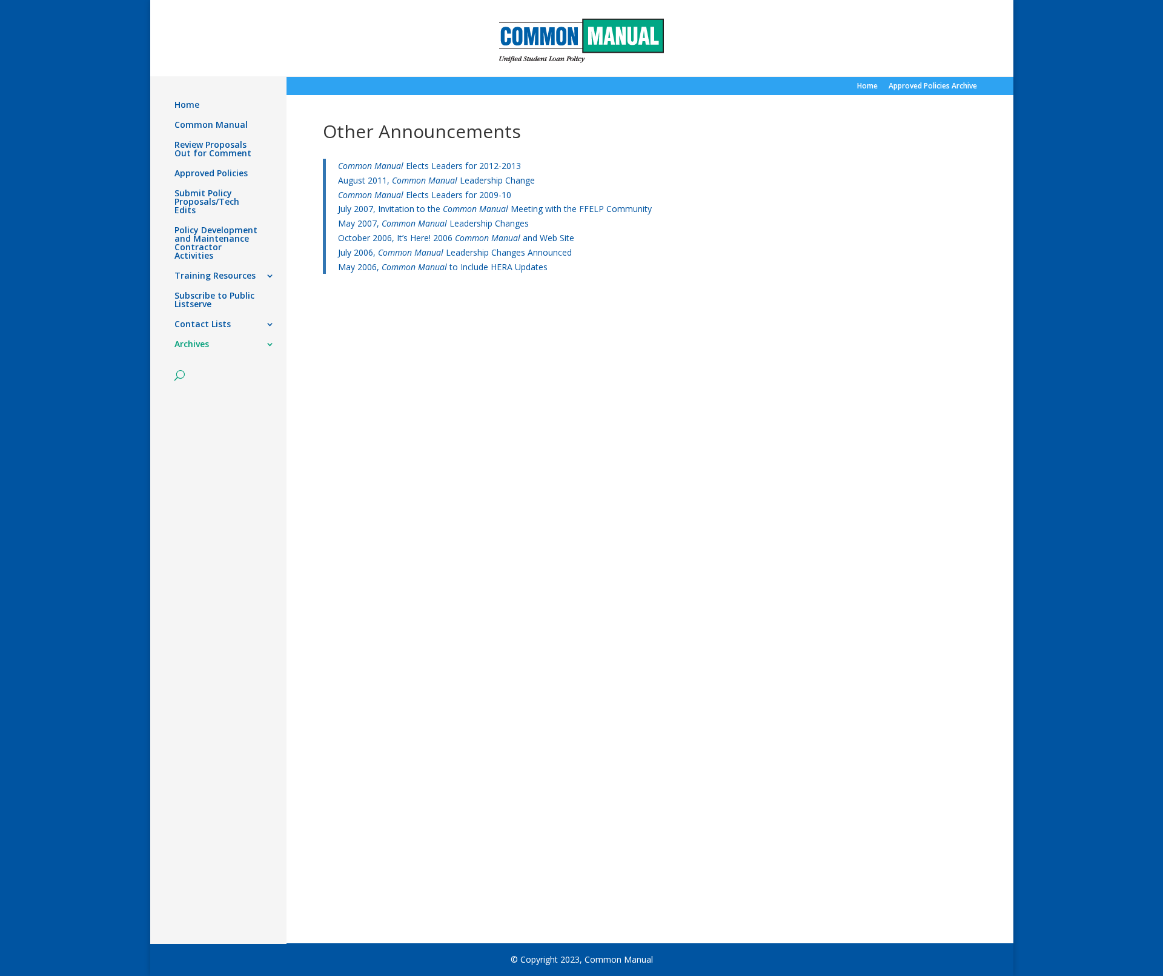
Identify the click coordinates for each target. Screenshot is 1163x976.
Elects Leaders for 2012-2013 (429, 165)
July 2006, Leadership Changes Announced (455, 252)
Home (867, 86)
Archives (191, 345)
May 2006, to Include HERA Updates (443, 267)
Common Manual (211, 125)
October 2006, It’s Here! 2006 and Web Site (456, 238)
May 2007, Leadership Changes (433, 223)
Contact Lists (202, 325)
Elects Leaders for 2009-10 (424, 195)
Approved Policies (211, 174)
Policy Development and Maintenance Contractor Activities (215, 243)
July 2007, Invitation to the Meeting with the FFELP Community (495, 208)
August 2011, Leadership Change (436, 180)
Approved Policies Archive (933, 86)
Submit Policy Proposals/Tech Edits (206, 202)
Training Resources (215, 276)
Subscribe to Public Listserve (214, 300)
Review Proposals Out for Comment (212, 150)
